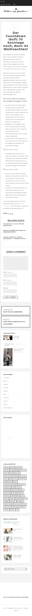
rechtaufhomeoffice (21, 498)
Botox (6, 478)
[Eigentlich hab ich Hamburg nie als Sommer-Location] (9, 449)
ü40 (17, 509)
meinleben (6, 490)
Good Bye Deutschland (10, 484)
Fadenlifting (22, 478)
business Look (13, 478)
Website (5, 288)
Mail (7, 280)
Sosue (24, 504)
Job (13, 487)
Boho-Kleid (23, 475)
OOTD (22, 495)
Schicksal (13, 501)
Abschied (6, 467)
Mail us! (5, 597)
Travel (5, 404)
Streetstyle (7, 507)
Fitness (5, 391)
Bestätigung (7, 475)
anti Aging (18, 467)
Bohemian (15, 475)
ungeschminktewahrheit (19, 507)
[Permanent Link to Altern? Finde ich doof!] (7, 533)
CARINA (5, 384)
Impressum (11, 597)
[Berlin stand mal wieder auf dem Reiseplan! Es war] (21, 437)
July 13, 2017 (6, 240)
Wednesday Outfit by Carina (9, 344)
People (5, 401)
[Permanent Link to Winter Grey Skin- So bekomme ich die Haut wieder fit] (7, 551)
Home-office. (21, 484)
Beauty (5, 381)
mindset (21, 490)
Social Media (17, 504)
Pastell (12, 498)
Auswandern (14, 470)
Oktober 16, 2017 (15, 25)
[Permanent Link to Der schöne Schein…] (7, 523)
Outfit (6, 498)
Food (4, 394)
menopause (14, 490)
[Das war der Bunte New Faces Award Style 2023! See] (9, 437)
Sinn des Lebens (8, 504)
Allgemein (6, 377)
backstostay (22, 470)
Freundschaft (8, 481)
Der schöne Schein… (16, 522)
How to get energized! (16, 337)
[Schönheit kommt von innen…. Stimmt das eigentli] (9, 425)
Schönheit (20, 501)
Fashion (5, 387)
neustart (6, 495)
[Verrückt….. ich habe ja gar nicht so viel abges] (21, 425)
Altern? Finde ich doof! (17, 529)
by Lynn (15, 27)
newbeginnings (15, 495)
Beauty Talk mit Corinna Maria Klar (18, 538)
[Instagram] (4, 1)
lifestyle (18, 487)
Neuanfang (20, 492)
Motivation (7, 492)
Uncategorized (7, 407)
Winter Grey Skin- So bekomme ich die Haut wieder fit (18, 548)
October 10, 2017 (7, 233)
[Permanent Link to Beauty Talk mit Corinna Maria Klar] (7, 542)
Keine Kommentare (15, 29)
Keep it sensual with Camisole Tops (18, 349)
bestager (17, 473)
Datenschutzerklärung (22, 597)
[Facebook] (2, 1)
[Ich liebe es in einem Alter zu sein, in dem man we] (21, 449)
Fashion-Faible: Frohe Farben (17, 556)
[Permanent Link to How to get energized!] (7, 339)
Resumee (6, 501)
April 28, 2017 (6, 227)
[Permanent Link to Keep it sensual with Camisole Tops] (7, 365)
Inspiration (7, 487)
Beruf (11, 473)
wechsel (6, 509)
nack (13, 492)
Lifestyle (6, 397)
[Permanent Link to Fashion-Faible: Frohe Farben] (7, 560)
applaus (6, 470)
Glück (15, 481)
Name (7, 272)
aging (12, 467)
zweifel (13, 509)
